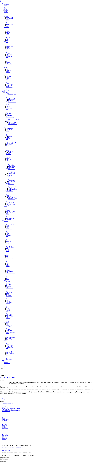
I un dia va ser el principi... (6, 450)
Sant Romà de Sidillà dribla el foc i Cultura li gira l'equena (11, 410)
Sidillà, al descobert (5, 407)
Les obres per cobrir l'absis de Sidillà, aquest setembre (10, 405)
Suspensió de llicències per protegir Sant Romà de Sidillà (11, 408)
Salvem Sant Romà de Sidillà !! (8, 377)
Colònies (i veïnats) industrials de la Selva (8, 443)
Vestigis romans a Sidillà (6, 411)
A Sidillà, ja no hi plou (5, 406)
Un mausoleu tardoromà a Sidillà (7, 404)
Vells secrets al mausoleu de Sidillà (7, 403)
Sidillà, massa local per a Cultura (7, 409)
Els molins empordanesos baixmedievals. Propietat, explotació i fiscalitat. (13, 447)
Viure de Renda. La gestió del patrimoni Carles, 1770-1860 (11, 453)
